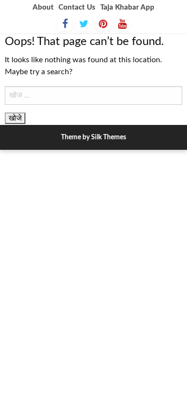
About (43, 7)
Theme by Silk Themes (93, 137)
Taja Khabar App (127, 7)
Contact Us (76, 7)
